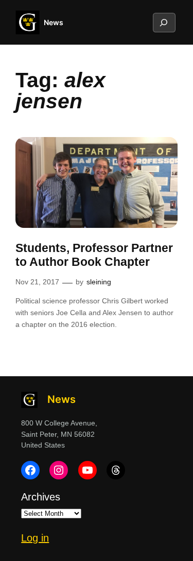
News (53, 22)
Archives (40, 496)
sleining (98, 282)
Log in (35, 538)
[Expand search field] (163, 22)
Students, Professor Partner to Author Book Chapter (94, 254)
